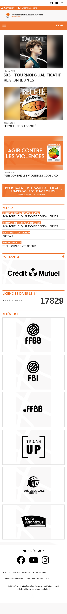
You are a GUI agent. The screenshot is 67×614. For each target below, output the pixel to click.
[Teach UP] (33, 447)
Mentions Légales (14, 578)
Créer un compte (29, 8)
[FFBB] (33, 334)
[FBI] (33, 372)
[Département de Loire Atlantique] (33, 522)
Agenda (7, 208)
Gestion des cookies (38, 578)
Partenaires (11, 256)
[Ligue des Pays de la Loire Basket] (33, 484)
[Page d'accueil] (33, 596)
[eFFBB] (33, 409)
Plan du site (39, 572)
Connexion (9, 8)
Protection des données (16, 572)
